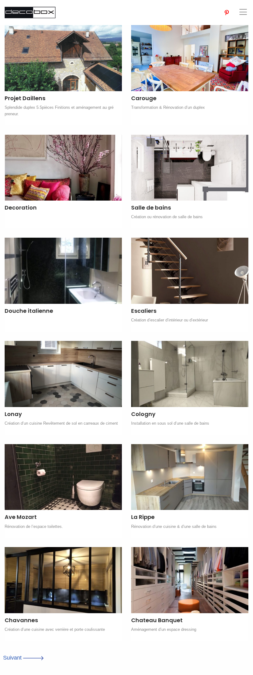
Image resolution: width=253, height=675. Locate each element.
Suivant (13, 658)
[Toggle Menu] (243, 11)
